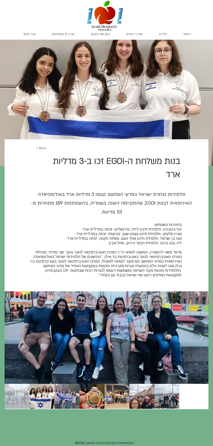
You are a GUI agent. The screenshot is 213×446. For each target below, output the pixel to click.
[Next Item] (201, 338)
